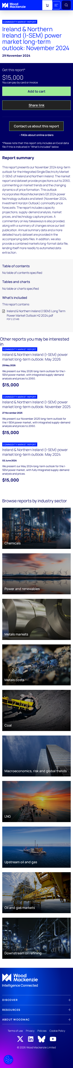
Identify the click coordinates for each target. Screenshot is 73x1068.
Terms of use (15, 1030)
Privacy (30, 1030)
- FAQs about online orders (36, 135)
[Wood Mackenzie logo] (14, 5)
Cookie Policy (57, 1030)
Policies (41, 1030)
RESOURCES (11, 1010)
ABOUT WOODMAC (16, 1019)
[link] (36, 981)
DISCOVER (10, 1000)
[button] (56, 5)
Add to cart (36, 91)
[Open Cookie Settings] (8, 1059)
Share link (36, 105)
